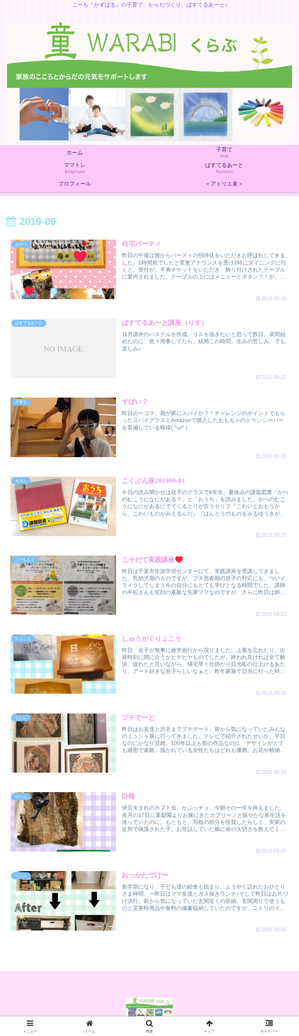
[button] (275, 1001)
